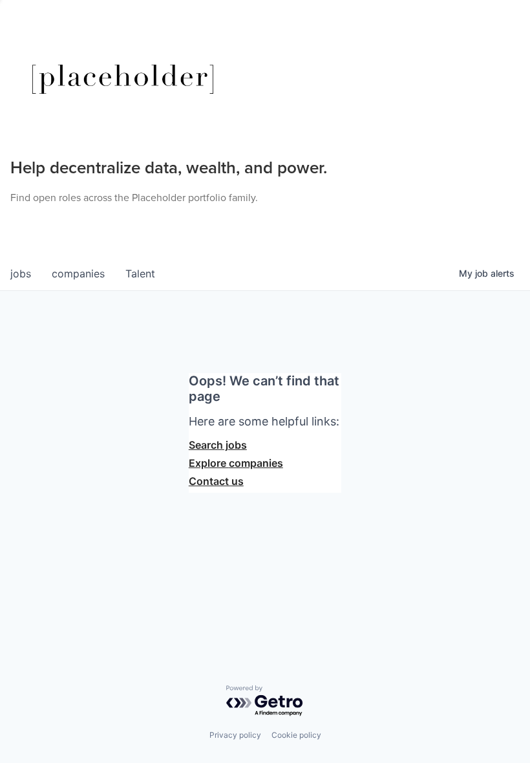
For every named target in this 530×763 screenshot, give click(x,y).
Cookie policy (296, 735)
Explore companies (236, 463)
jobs (20, 273)
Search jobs (218, 444)
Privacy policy (235, 735)
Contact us (216, 481)
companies (78, 273)
